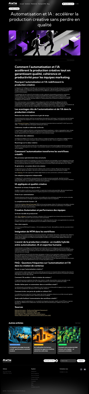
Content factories (35, 377)
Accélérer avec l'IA (35, 387)
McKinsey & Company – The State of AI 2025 (26, 311)
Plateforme (33, 371)
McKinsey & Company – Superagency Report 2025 (27, 312)
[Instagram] (81, 369)
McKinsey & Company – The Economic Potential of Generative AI (31, 310)
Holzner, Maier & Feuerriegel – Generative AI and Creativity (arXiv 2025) (33, 315)
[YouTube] (84, 369)
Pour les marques (35, 375)
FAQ (32, 383)
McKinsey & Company (23, 123)
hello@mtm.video (64, 372)
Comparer (33, 381)
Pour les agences (35, 373)
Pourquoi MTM (34, 379)
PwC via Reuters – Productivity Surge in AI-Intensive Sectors (30, 314)
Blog (32, 385)
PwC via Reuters (22, 216)
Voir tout (77, 323)
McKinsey (20, 172)
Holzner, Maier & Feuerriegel (29, 204)
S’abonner (81, 360)
